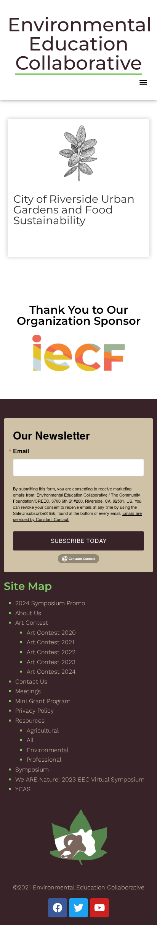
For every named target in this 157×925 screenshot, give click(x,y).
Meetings (28, 691)
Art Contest (31, 622)
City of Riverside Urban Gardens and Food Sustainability (74, 209)
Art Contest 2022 (51, 652)
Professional (44, 759)
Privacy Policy (34, 710)
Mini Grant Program (42, 701)
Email (21, 451)
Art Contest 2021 (50, 642)
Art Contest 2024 (51, 671)
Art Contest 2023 (51, 662)
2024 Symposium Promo (50, 603)
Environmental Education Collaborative (80, 44)
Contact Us (31, 681)
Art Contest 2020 (51, 632)
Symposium (32, 769)
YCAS (22, 789)
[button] (143, 82)
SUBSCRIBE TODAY (78, 540)
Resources (30, 720)
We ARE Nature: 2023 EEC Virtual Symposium (79, 779)
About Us (28, 613)
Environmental (48, 750)
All (30, 740)
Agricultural (43, 730)
